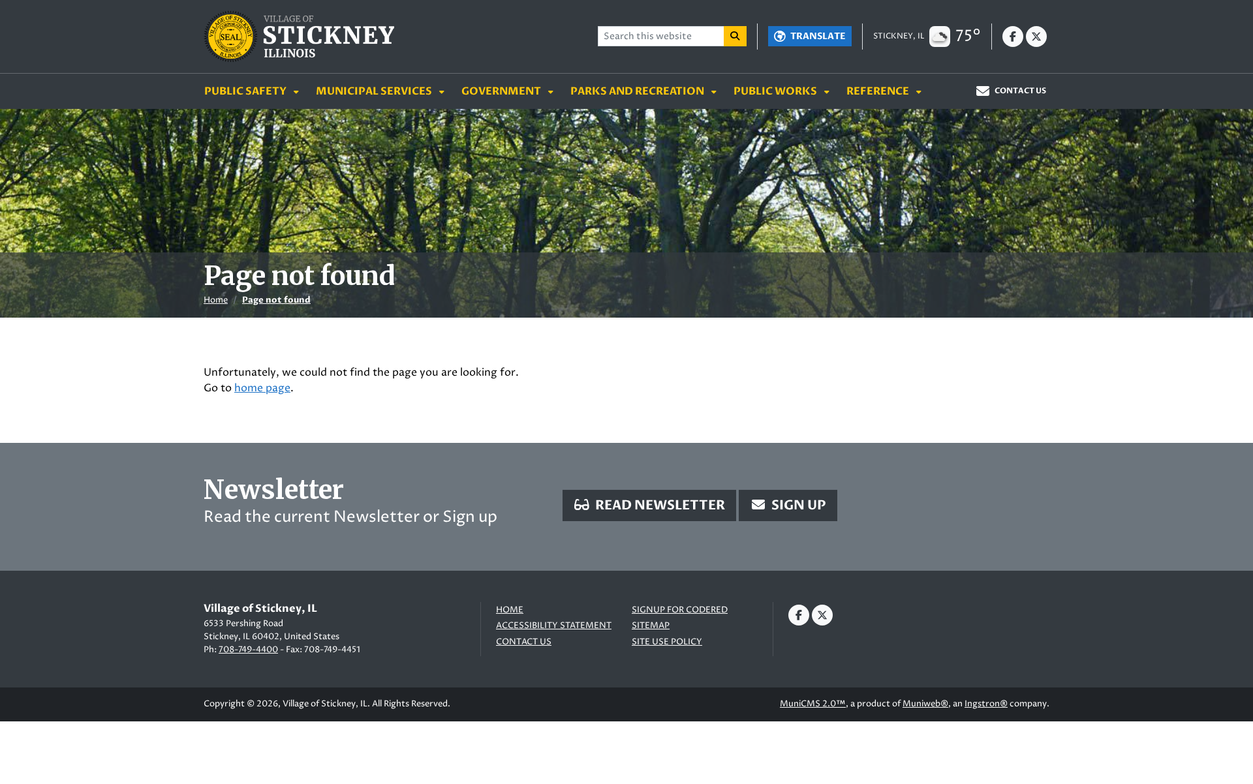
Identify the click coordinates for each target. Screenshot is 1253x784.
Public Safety (246, 91)
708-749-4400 (248, 650)
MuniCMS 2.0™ (813, 704)
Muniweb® (925, 704)
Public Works (776, 91)
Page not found (276, 300)
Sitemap (651, 625)
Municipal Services (375, 91)
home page (262, 388)
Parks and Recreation (638, 91)
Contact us (523, 642)
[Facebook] (1012, 36)
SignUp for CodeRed (680, 610)
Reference (878, 91)
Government (502, 91)
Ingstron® (986, 704)
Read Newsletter (659, 505)
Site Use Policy (667, 642)
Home (216, 300)
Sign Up (797, 505)
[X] (1036, 36)
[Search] (735, 36)
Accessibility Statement (553, 625)
